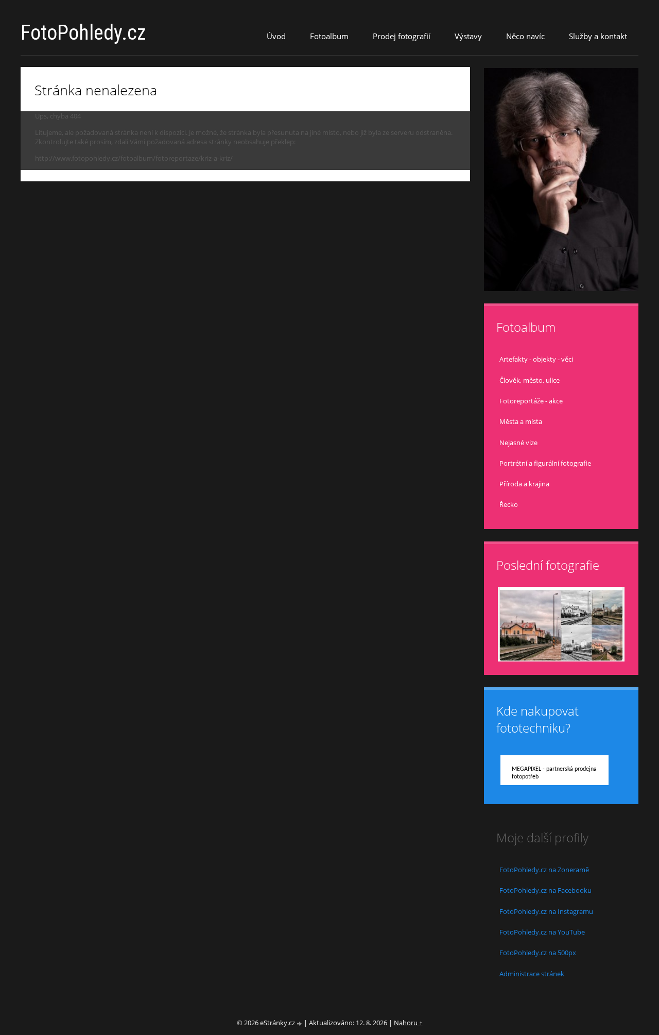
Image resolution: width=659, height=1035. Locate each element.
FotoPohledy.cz (83, 33)
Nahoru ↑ (408, 1022)
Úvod (276, 36)
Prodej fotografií (401, 36)
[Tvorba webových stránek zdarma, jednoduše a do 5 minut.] (300, 1023)
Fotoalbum (329, 36)
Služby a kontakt (598, 36)
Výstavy (468, 36)
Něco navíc (525, 36)
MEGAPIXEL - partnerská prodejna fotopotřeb (554, 773)
